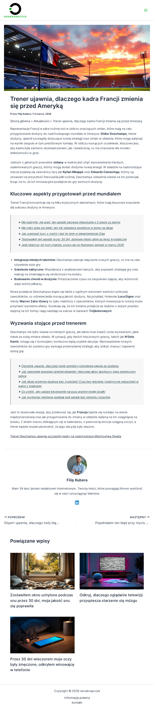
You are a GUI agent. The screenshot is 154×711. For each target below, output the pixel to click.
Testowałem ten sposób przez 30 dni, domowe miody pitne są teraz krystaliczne (74, 239)
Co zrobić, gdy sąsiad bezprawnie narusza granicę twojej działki (63, 391)
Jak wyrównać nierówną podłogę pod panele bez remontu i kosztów (65, 397)
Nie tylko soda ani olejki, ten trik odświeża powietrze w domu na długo (67, 227)
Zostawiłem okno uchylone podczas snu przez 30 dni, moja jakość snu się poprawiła (41, 600)
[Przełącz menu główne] (146, 10)
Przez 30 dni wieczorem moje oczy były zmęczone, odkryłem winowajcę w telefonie (42, 664)
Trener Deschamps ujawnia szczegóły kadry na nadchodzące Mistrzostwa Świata (65, 436)
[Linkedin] (77, 503)
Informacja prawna (77, 698)
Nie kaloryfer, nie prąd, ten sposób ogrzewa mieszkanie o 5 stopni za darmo (70, 222)
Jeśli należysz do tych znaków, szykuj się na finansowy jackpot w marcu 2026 (72, 244)
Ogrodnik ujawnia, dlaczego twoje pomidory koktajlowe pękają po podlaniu (70, 366)
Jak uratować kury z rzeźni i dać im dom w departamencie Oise (63, 233)
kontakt (77, 702)
